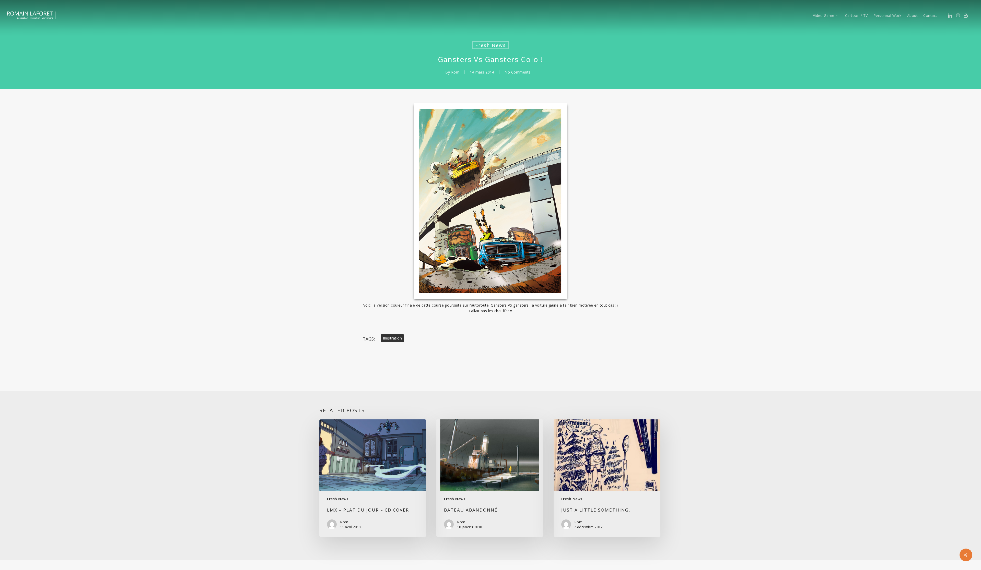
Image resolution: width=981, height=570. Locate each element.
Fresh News (490, 45)
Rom (455, 72)
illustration (392, 338)
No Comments (518, 72)
